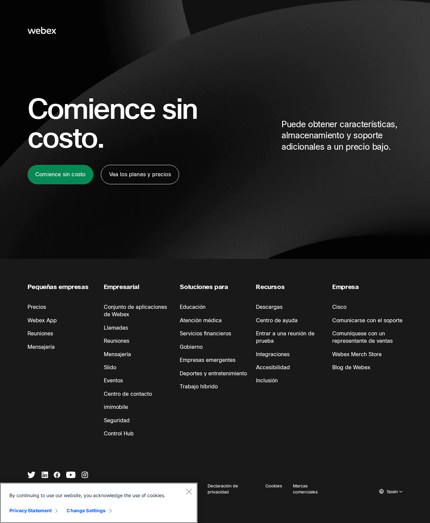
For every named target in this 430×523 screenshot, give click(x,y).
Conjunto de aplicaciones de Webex (135, 310)
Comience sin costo (60, 174)
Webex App (42, 320)
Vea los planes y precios (140, 174)
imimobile (116, 407)
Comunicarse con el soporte (367, 320)
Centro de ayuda (277, 320)
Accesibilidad (273, 367)
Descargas (269, 307)
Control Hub (119, 433)
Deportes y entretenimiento (213, 373)
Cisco (339, 307)
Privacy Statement (30, 510)
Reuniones (40, 333)
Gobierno (191, 347)
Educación (193, 307)
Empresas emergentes (207, 360)
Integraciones (273, 354)
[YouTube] (71, 475)
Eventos (113, 380)
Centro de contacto (128, 394)
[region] (99, 503)
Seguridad (117, 420)
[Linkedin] (45, 475)
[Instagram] (85, 475)
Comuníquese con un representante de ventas (362, 337)
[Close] (188, 491)
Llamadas (116, 328)
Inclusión (267, 380)
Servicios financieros (205, 333)
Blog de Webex (351, 367)
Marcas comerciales (305, 489)
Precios (37, 307)
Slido (110, 367)
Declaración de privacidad (223, 489)
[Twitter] (32, 475)
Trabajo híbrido (199, 386)
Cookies (273, 486)
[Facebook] (57, 475)
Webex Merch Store (357, 354)
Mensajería (41, 347)
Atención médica (201, 320)
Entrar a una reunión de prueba (285, 337)
